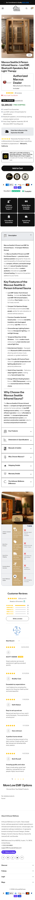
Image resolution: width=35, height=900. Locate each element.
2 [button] (15, 779)
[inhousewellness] (16, 8)
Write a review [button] (17, 619)
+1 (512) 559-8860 (7, 845)
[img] (10, 647)
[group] (17, 36)
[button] (10, 93)
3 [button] (18, 779)
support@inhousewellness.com (11, 848)
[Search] (26, 8)
